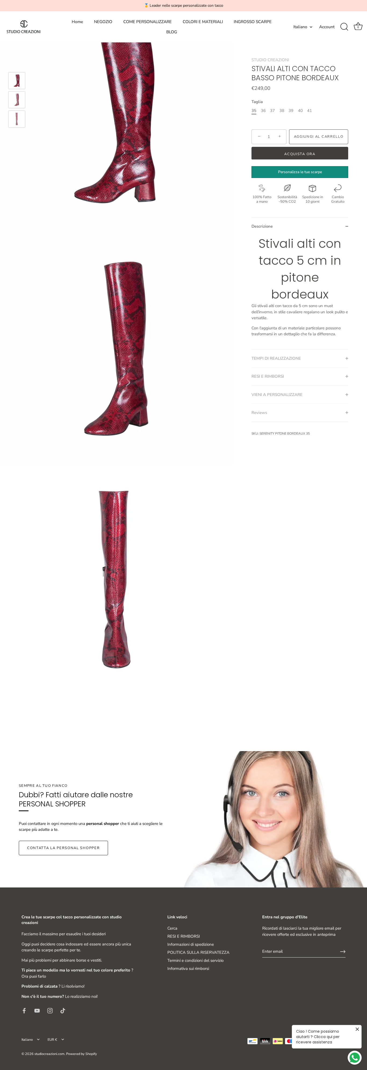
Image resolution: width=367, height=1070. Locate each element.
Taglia (257, 101)
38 (281, 110)
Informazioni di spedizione (190, 944)
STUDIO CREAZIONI (270, 60)
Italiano (300, 27)
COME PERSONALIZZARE (147, 21)
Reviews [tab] (259, 412)
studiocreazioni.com (49, 1053)
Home (77, 21)
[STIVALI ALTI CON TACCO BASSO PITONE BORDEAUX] (16, 80)
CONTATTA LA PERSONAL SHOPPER (63, 848)
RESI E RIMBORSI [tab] (267, 376)
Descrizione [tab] (262, 226)
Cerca (172, 928)
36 (263, 110)
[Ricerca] (344, 27)
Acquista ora (299, 153)
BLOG (171, 32)
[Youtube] (37, 1010)
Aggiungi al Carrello (319, 136)
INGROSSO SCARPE (253, 21)
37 (272, 110)
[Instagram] (50, 1010)
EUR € (52, 1040)
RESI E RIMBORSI (183, 936)
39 (291, 110)
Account (326, 27)
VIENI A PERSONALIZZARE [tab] (277, 394)
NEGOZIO (103, 21)
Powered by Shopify (81, 1053)
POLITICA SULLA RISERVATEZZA (198, 952)
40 (300, 110)
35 (253, 110)
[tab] (299, 292)
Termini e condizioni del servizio (195, 960)
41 (309, 110)
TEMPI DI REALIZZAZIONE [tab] (276, 358)
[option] (17, 81)
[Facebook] (24, 1010)
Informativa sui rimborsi (188, 968)
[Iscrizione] (343, 951)
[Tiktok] (63, 1010)
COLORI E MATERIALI (203, 21)
